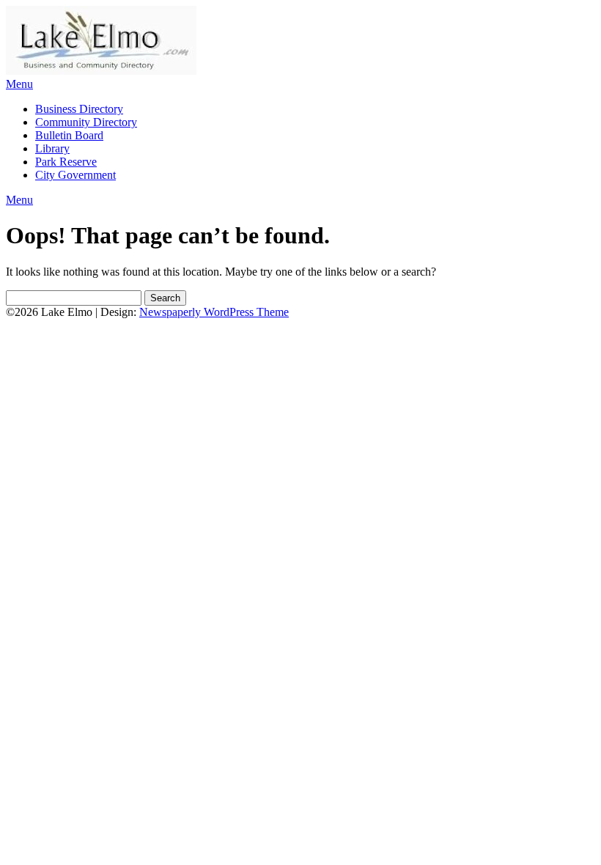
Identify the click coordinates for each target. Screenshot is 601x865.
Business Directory (79, 109)
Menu (19, 84)
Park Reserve (66, 161)
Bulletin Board (69, 135)
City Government (75, 175)
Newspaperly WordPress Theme (214, 312)
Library (52, 148)
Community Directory (86, 122)
